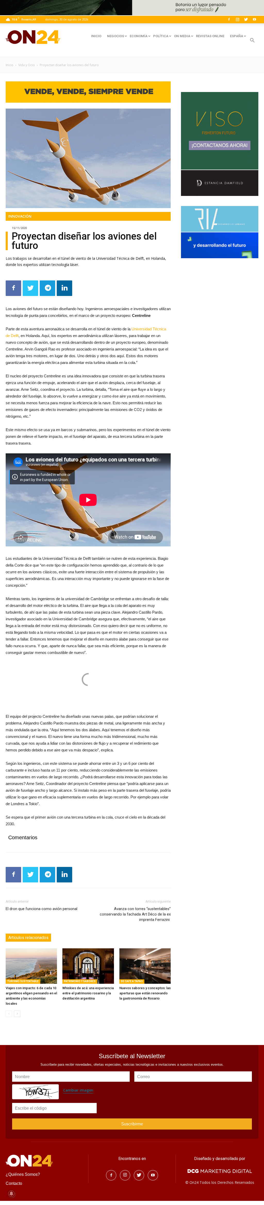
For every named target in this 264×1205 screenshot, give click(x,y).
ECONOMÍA (138, 36)
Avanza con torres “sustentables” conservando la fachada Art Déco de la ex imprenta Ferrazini (135, 914)
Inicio (9, 65)
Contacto (14, 1183)
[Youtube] (254, 19)
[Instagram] (237, 19)
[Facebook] (229, 19)
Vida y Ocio (26, 65)
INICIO (96, 36)
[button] (252, 41)
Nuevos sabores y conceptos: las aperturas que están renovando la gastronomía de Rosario (145, 993)
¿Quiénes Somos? (23, 1174)
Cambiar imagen (78, 1090)
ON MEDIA (182, 36)
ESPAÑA (236, 36)
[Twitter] (246, 19)
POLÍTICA (160, 36)
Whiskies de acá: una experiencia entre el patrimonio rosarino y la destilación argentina (88, 993)
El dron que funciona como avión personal (41, 908)
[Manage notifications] (11, 1193)
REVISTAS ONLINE (210, 36)
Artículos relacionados (28, 937)
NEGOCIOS (115, 36)
